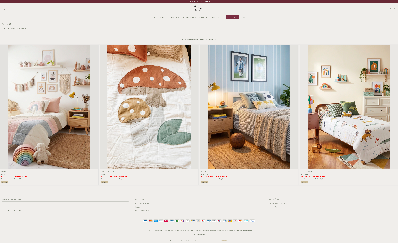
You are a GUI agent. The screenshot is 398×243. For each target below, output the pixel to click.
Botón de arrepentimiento (244, 230)
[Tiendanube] (199, 234)
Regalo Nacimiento (217, 17)
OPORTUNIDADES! (232, 17)
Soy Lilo (137, 207)
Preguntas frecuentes (142, 203)
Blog (243, 17)
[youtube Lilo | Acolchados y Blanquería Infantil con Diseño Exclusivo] (14, 210)
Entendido (224, 240)
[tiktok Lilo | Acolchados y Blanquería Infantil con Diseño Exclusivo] (20, 210)
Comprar (4, 182)
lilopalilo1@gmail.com (276, 207)
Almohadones (203, 17)
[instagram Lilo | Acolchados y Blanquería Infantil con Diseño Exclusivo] (3, 210)
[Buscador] (4, 9)
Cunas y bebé (173, 17)
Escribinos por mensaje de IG (278, 203)
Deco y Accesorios (188, 17)
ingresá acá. (232, 230)
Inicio (154, 17)
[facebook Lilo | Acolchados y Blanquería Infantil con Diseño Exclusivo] (9, 210)
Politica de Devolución (142, 210)
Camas (162, 17)
